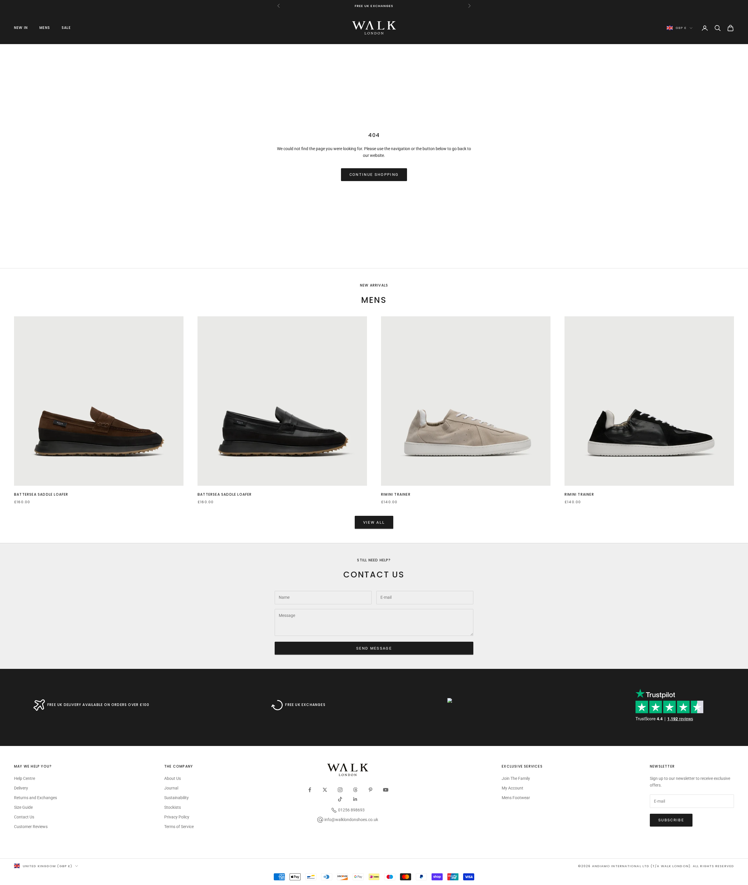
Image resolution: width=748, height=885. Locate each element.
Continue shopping (374, 174)
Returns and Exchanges (35, 797)
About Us (172, 778)
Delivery (21, 788)
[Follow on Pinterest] (370, 790)
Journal (171, 788)
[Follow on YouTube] (386, 790)
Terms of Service (179, 826)
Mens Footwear (516, 797)
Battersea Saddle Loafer (41, 494)
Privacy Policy (176, 817)
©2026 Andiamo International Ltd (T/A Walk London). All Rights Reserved (656, 866)
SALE (66, 27)
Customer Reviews (31, 826)
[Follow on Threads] (355, 790)
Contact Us (24, 817)
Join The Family (516, 778)
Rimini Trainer (396, 494)
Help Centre (24, 778)
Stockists (172, 807)
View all (374, 522)
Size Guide (23, 807)
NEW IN (21, 27)
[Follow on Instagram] (340, 790)
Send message (374, 648)
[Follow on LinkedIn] (355, 799)
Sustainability (176, 797)
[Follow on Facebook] (310, 790)
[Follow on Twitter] (325, 790)
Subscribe (671, 820)
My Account (512, 788)
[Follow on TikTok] (340, 799)
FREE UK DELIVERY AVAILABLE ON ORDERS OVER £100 (98, 704)
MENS (44, 27)
